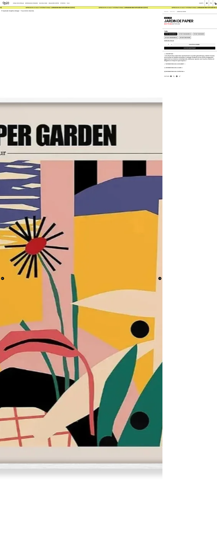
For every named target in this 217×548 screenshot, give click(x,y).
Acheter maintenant (190, 48)
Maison (166, 11)
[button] (211, 3)
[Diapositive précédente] (2, 278)
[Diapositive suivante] (159, 278)
